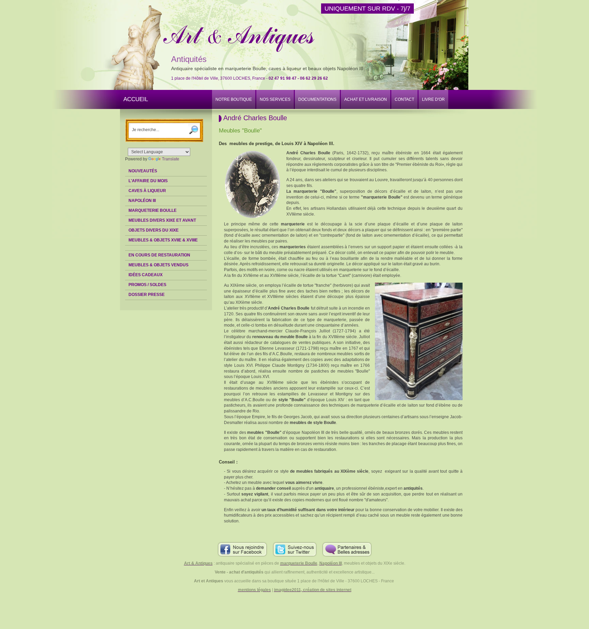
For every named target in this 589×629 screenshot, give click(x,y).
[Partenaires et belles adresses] (347, 549)
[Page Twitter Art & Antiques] (295, 549)
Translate (170, 159)
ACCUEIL (135, 99)
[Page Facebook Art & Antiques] (242, 549)
